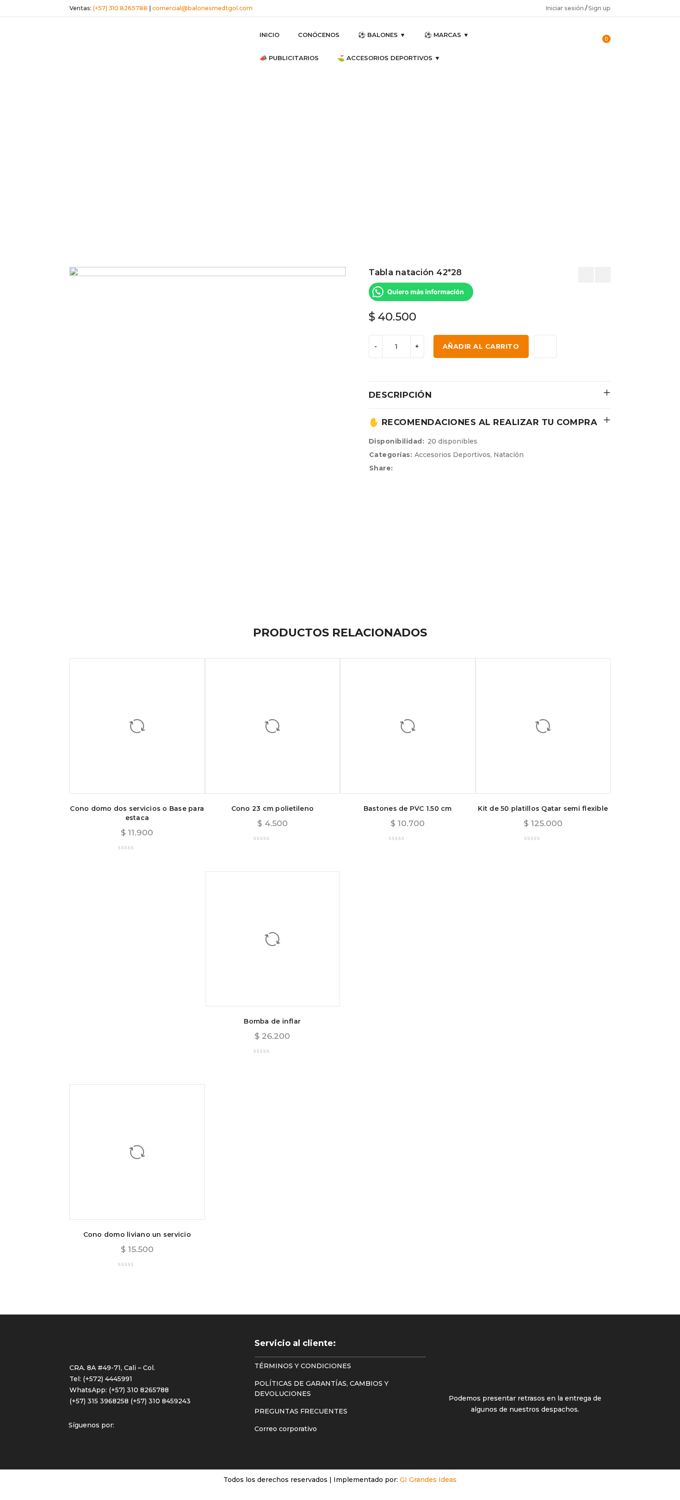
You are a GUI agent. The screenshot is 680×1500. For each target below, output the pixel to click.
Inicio (23, 104)
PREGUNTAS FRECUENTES (300, 1411)
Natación (29, 161)
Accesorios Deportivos (32, 132)
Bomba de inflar (272, 1021)
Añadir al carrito (481, 346)
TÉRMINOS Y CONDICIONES (302, 1366)
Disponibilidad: (397, 441)
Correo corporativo (285, 1429)
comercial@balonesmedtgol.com (202, 8)
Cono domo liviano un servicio (137, 1234)
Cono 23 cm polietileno (272, 808)
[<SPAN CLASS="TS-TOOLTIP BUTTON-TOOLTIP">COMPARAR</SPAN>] (545, 346)
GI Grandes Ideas (428, 1479)
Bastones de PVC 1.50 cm (408, 808)
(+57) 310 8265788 (120, 8)
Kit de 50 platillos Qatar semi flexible (543, 808)
